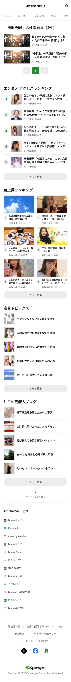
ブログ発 (39, 15)
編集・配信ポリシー (38, 626)
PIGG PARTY (14, 568)
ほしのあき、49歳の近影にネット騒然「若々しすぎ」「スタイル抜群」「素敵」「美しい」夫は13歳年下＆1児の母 (45, 101)
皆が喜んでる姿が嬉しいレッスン (36, 440)
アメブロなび (14, 600)
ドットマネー (14, 528)
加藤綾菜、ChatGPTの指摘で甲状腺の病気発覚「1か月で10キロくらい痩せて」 (45, 114)
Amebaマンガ (15, 576)
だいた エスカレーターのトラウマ (36, 468)
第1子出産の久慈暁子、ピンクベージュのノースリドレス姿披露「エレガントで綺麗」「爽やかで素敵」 (45, 146)
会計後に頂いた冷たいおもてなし (36, 426)
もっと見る (35, 176)
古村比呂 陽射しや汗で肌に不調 (35, 454)
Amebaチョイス (16, 520)
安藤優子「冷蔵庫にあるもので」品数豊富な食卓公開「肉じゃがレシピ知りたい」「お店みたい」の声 (45, 162)
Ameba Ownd (15, 552)
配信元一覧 (14, 626)
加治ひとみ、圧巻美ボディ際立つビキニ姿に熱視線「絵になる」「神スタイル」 (54, 221)
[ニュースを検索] (66, 6)
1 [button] (35, 70)
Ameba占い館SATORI (19, 592)
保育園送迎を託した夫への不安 (34, 412)
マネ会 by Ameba (17, 536)
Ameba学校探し (16, 608)
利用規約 (20, 633)
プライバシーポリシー (43, 633)
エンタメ (22, 15)
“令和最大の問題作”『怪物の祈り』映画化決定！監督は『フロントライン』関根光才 (49, 57)
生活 (65, 15)
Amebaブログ (15, 544)
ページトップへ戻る (35, 496)
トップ (7, 15)
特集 (53, 15)
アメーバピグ (14, 560)
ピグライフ (13, 584)
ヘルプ (59, 626)
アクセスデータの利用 (35, 641)
